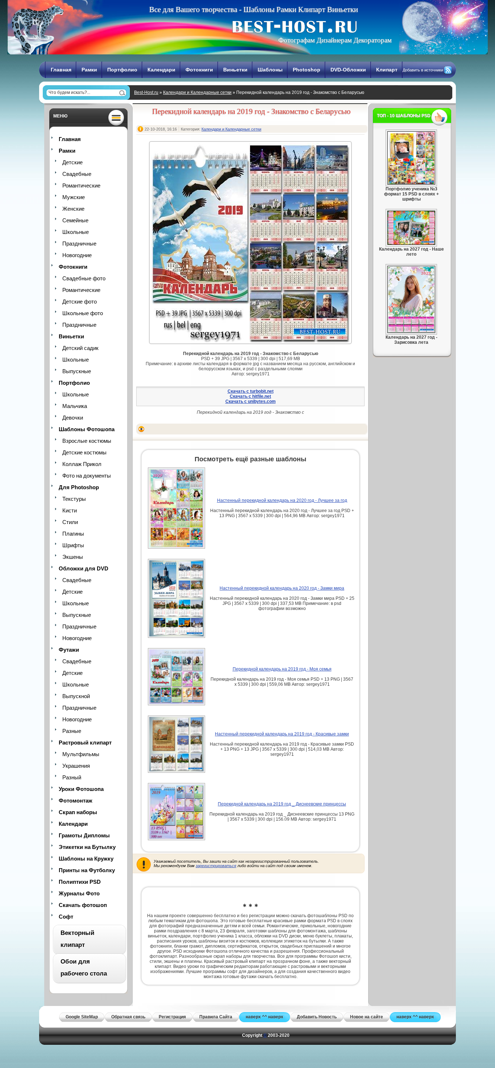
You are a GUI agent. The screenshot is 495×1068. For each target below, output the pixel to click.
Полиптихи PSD (80, 882)
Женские (73, 209)
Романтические (81, 185)
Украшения (76, 766)
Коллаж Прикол (81, 464)
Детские (72, 162)
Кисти (69, 510)
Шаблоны (270, 70)
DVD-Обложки (348, 70)
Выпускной (76, 696)
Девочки (72, 418)
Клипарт (387, 70)
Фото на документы (86, 476)
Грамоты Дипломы (84, 835)
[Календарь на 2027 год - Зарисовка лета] (411, 331)
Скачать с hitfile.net (250, 396)
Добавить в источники (423, 70)
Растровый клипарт (85, 742)
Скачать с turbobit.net (251, 391)
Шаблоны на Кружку (86, 858)
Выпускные (76, 371)
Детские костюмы (84, 452)
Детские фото (79, 301)
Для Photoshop (79, 487)
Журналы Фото (79, 893)
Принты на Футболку (87, 870)
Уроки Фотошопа (81, 789)
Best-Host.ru (146, 92)
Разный (71, 777)
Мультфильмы (80, 754)
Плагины (73, 534)
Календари (161, 70)
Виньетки (235, 70)
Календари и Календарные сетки (197, 92)
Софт (66, 917)
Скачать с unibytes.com (250, 401)
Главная (61, 70)
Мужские (73, 197)
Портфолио (122, 70)
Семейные (75, 220)
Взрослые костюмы (86, 441)
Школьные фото (82, 313)
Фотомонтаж (75, 800)
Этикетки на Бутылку (87, 847)
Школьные (75, 232)
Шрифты (73, 545)
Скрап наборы (78, 812)
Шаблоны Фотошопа (87, 429)
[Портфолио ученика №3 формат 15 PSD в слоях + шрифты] (411, 183)
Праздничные (79, 243)
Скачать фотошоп (83, 905)
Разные (71, 731)
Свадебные (76, 174)
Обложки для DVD (83, 568)
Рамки (89, 70)
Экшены (72, 557)
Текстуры (74, 499)
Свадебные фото (83, 278)
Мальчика (74, 406)
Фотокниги (199, 70)
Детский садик (80, 348)
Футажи (69, 650)
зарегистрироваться (216, 865)
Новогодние (77, 255)
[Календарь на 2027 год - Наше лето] (411, 243)
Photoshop (306, 70)
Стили (70, 522)
